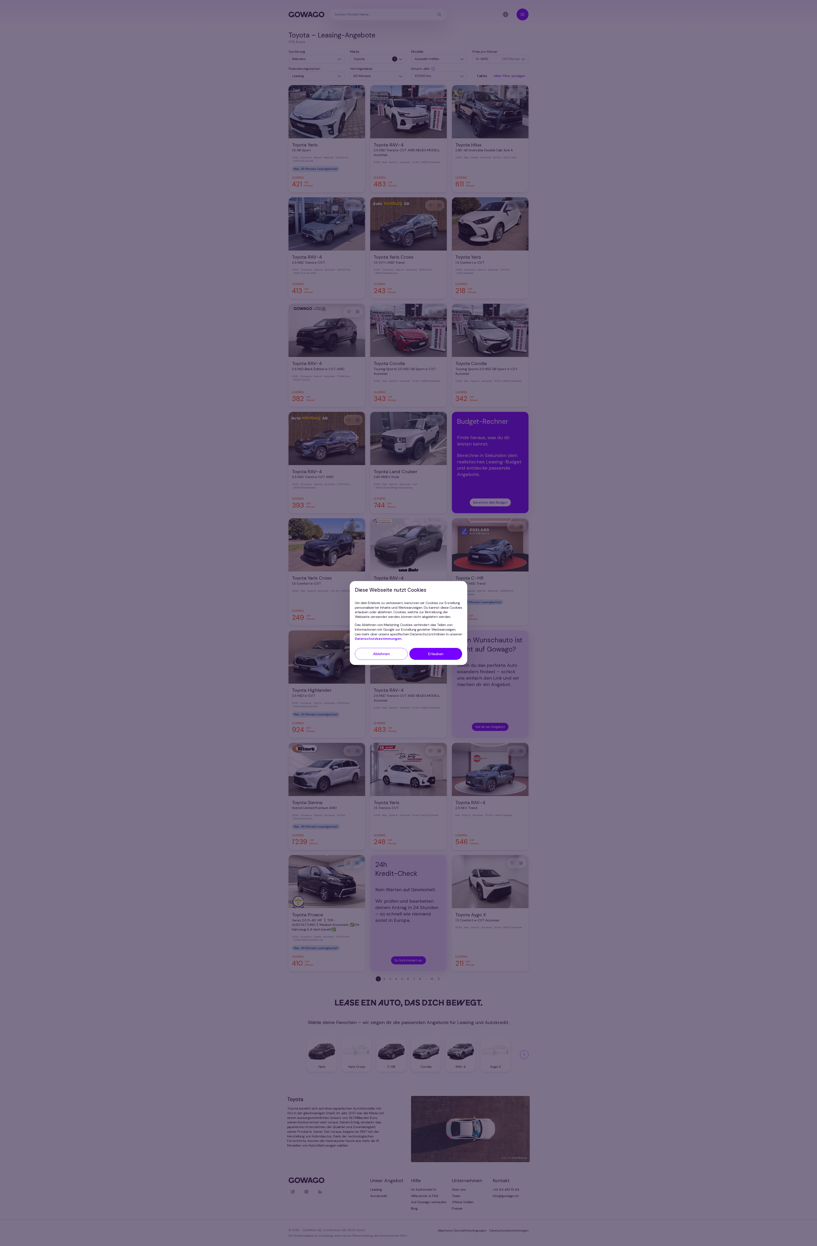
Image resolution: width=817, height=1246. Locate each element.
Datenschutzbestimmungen (378, 638)
